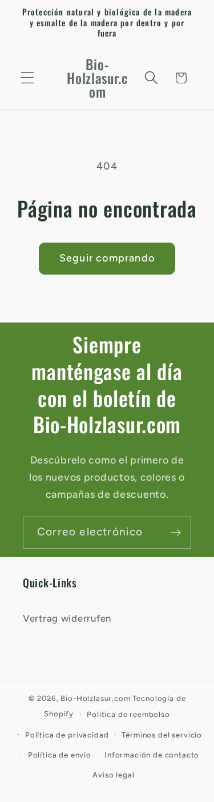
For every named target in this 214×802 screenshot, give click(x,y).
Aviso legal (113, 774)
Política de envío (59, 754)
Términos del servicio (162, 734)
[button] (28, 78)
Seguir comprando (107, 258)
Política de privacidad (66, 734)
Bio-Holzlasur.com (95, 698)
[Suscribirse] (175, 533)
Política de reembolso (128, 714)
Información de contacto (151, 754)
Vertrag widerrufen (67, 618)
